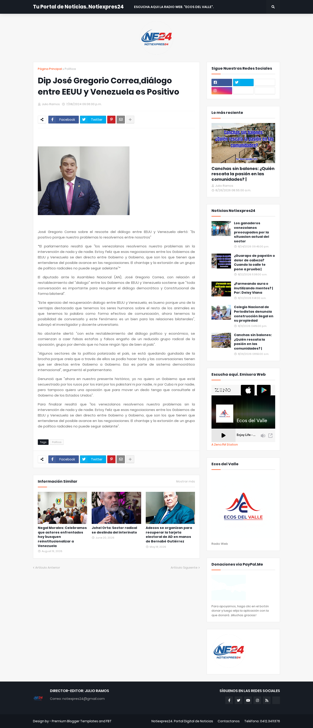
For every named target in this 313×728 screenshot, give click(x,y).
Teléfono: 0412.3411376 (262, 721)
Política (70, 69)
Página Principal (50, 69)
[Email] (121, 119)
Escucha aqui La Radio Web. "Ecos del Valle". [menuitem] (174, 7)
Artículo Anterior (47, 567)
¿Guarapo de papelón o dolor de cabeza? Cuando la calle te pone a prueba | (254, 262)
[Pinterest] (111, 119)
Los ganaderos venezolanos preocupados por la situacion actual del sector (251, 232)
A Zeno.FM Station (224, 444)
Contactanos (229, 721)
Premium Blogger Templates (75, 721)
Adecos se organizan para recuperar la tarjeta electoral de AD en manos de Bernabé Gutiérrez (169, 535)
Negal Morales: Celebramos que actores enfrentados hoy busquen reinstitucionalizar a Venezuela (62, 537)
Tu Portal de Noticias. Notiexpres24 (78, 6)
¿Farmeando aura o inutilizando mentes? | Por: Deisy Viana (253, 288)
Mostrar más (185, 481)
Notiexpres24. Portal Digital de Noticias (182, 721)
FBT (109, 721)
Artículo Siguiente (184, 567)
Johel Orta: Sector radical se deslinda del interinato (114, 530)
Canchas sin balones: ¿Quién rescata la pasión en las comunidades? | (243, 174)
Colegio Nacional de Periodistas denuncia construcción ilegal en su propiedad (253, 314)
